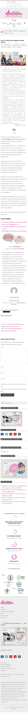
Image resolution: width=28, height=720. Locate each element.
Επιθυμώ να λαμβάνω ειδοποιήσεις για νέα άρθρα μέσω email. (13, 390)
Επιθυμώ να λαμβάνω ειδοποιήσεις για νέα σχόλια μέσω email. (13, 385)
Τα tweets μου (4, 451)
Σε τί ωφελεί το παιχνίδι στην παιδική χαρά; (14, 231)
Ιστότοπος (3, 378)
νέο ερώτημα (17, 246)
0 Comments (19, 47)
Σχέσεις (9, 47)
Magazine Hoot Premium (15, 707)
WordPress (14, 709)
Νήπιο (23, 44)
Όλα (2, 45)
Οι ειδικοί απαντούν (17, 45)
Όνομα (2, 366)
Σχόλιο (2, 347)
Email (2, 372)
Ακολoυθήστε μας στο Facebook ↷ (11, 439)
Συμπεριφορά (4, 47)
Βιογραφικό (14, 304)
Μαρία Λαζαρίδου (20, 139)
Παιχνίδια (24, 45)
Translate (18, 3)
